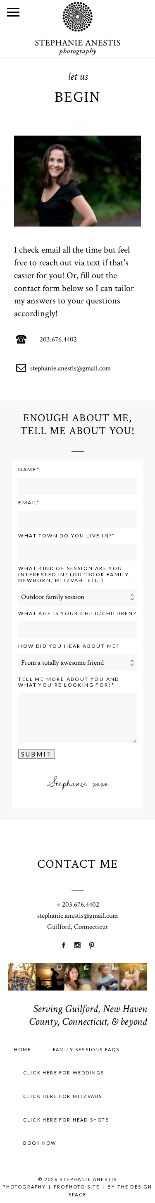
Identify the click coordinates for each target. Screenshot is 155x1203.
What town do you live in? (65, 536)
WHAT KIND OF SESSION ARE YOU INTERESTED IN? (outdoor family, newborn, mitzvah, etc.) (74, 574)
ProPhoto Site (77, 1186)
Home (22, 1049)
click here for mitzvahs (63, 1096)
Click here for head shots (66, 1119)
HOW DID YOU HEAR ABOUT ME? (68, 646)
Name (27, 470)
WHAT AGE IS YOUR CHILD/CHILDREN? (77, 613)
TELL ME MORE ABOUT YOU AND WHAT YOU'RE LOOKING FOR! (68, 682)
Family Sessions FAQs (86, 1049)
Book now (40, 1143)
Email (27, 503)
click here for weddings (64, 1072)
